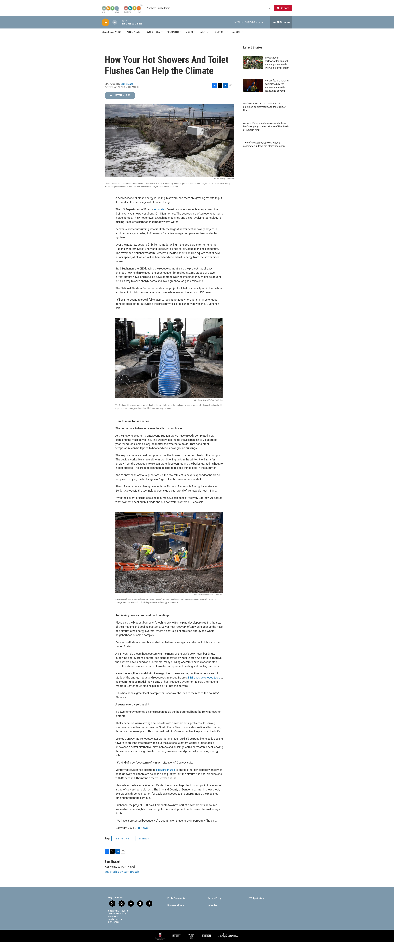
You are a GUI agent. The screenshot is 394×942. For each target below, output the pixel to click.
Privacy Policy (214, 898)
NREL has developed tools (204, 677)
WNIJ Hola (153, 32)
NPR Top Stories (123, 838)
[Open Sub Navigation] (123, 32)
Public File (212, 905)
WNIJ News (134, 32)
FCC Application (256, 898)
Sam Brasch (127, 83)
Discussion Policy (175, 905)
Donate (284, 8)
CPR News (141, 827)
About (236, 32)
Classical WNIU (111, 32)
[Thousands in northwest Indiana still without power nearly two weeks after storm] (253, 62)
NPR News (144, 838)
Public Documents (176, 898)
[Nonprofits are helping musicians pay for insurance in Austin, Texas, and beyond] (253, 85)
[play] (105, 22)
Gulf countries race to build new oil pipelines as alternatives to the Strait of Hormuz (264, 107)
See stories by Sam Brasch (122, 871)
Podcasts (173, 32)
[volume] (114, 22)
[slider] (119, 22)
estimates (159, 209)
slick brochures (165, 769)
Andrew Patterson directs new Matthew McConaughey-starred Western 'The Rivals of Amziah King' (266, 126)
